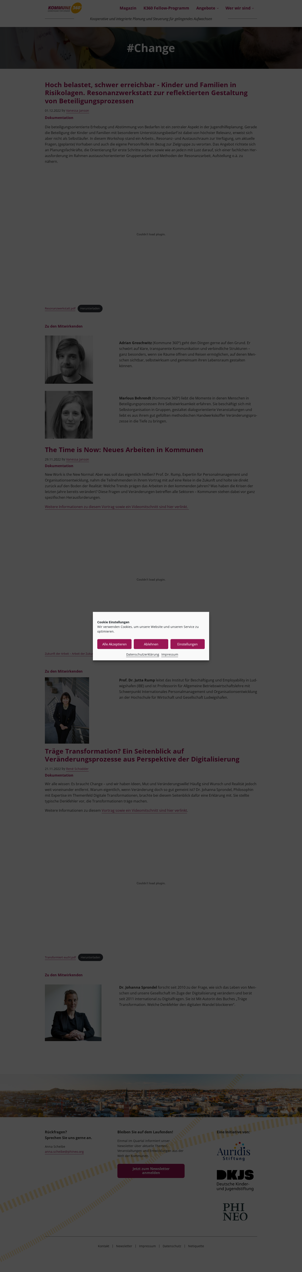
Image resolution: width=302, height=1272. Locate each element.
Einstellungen (187, 644)
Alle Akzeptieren (114, 644)
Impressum (169, 654)
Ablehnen (151, 644)
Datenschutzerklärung (142, 654)
